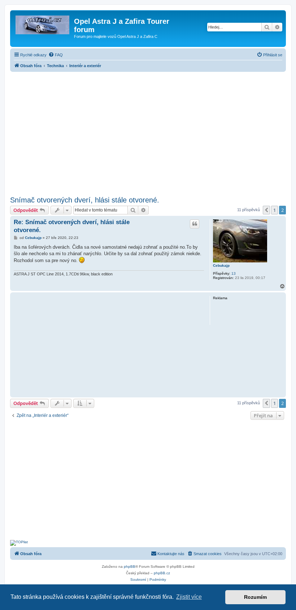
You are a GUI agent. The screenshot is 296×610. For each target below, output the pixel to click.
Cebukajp (221, 265)
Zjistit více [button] (189, 597)
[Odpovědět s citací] (194, 223)
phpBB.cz (162, 573)
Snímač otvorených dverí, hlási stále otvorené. (84, 200)
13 (233, 273)
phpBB (129, 566)
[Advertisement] (148, 131)
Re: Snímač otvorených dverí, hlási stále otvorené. (72, 226)
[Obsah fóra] (43, 23)
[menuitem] (55, 55)
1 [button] (274, 210)
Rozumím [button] (255, 597)
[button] (266, 210)
